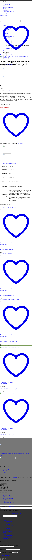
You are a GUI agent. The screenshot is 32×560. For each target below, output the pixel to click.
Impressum (5, 10)
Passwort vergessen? (5, 555)
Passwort (2, 549)
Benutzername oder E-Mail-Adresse (9, 545)
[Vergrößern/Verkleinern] (0, 558)
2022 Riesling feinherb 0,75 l (7, 295)
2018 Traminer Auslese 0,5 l (7, 435)
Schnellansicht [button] (3, 244)
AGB (4, 8)
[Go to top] (0, 508)
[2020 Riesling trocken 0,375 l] (7, 83)
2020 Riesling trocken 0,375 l (7, 249)
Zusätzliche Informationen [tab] (9, 163)
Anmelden (15, 552)
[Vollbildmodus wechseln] (2, 558)
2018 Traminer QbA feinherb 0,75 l (8, 341)
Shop (4, 520)
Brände (5, 472)
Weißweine (20, 143)
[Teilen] (3, 558)
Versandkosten (12, 91)
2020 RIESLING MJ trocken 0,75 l (8, 389)
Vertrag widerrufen (7, 13)
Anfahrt (15, 477)
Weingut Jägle (3, 15)
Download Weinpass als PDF (7, 102)
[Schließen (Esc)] (5, 558)
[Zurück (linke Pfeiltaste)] (0, 559)
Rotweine (5, 471)
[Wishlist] (0, 21)
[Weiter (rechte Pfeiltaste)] (2, 559)
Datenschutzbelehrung (8, 11)
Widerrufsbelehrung (8, 7)
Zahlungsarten (6, 6)
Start (1, 57)
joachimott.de (12, 506)
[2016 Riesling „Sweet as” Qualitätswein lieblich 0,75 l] (7, 75)
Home (4, 518)
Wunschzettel (6, 4)
